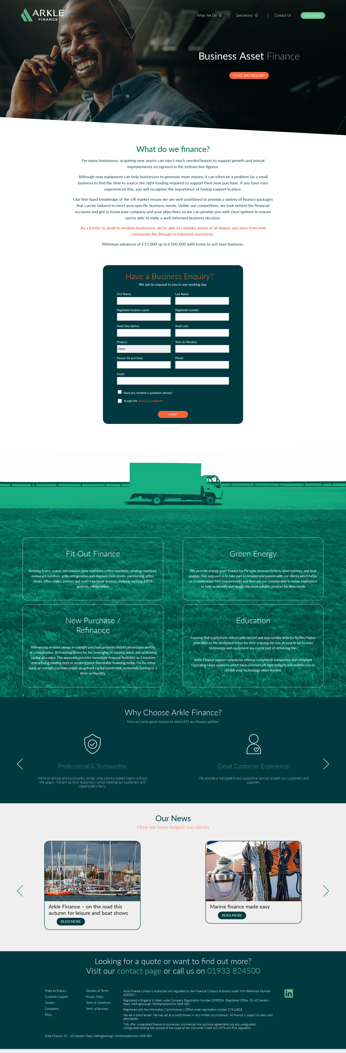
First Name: (124, 294)
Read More (71, 921)
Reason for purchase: (130, 358)
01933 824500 (233, 970)
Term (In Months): (186, 342)
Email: (120, 374)
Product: (122, 342)
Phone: (179, 358)
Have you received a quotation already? (148, 393)
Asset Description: (128, 326)
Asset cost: (182, 326)
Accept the (143, 401)
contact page (139, 970)
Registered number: (187, 310)
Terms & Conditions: (150, 401)
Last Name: (182, 294)
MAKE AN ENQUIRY (249, 75)
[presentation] (20, 764)
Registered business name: (133, 310)
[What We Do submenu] (220, 16)
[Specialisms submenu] (256, 16)
